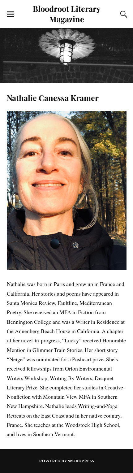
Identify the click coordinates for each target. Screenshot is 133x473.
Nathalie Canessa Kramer (53, 97)
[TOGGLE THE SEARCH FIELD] (123, 14)
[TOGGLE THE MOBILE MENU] (10, 14)
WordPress (81, 460)
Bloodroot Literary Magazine (67, 13)
